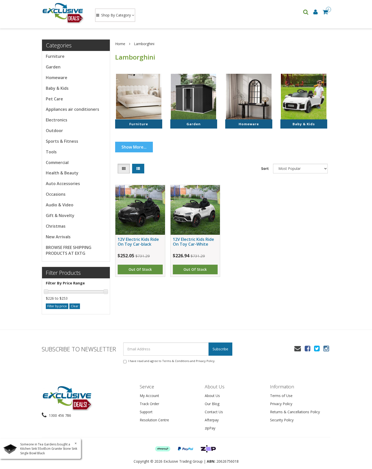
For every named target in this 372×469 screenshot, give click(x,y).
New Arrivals (58, 237)
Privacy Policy (205, 361)
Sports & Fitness (62, 141)
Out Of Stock (140, 269)
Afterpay (212, 420)
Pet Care (54, 99)
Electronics (56, 120)
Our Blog (212, 403)
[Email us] (297, 348)
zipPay (210, 428)
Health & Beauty (62, 173)
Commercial (57, 162)
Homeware (56, 77)
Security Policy (282, 420)
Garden (53, 67)
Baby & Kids (57, 88)
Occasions (56, 194)
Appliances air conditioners (72, 109)
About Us (212, 395)
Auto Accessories (63, 183)
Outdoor (54, 130)
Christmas (56, 226)
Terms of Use (281, 395)
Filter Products (63, 272)
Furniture (55, 56)
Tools (51, 152)
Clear (74, 306)
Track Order (149, 403)
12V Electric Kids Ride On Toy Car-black (138, 242)
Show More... (134, 147)
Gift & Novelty (60, 215)
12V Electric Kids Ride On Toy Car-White (193, 242)
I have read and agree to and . (171, 361)
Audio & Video (59, 205)
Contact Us (214, 411)
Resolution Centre (154, 420)
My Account (149, 395)
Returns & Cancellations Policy (295, 411)
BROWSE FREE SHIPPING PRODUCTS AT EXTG (68, 250)
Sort (265, 168)
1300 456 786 (59, 415)
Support (146, 411)
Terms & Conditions (175, 361)
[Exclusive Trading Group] (64, 12)
